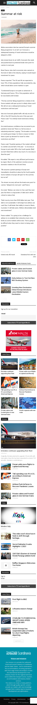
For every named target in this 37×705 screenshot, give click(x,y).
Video (3, 523)
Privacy (13, 699)
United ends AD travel (8, 255)
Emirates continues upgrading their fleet (16, 451)
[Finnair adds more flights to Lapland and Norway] (27, 364)
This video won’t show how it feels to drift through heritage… (23, 536)
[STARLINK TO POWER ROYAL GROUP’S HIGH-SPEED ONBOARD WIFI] (6, 620)
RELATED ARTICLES (8, 263)
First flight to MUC (19, 599)
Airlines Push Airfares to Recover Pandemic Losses (27, 392)
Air (2, 283)
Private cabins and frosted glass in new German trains (7, 412)
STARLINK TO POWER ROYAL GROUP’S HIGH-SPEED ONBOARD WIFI (24, 620)
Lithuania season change (22, 609)
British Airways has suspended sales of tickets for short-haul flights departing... (23, 632)
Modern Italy (6, 526)
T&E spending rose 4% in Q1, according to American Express (9, 392)
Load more (18, 641)
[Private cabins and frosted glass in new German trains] (6, 271)
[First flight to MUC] (6, 601)
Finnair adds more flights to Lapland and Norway (23, 465)
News (7, 7)
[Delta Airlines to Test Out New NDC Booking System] (6, 280)
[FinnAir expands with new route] (27, 403)
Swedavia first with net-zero (28, 256)
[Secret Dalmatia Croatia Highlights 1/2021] (6, 546)
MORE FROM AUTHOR (24, 263)
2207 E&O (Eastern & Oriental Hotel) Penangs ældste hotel (24, 555)
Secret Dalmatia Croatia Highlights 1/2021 (22, 545)
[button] (34, 2)
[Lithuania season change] (6, 611)
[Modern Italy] (18, 515)
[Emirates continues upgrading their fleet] (9, 364)
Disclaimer (7, 699)
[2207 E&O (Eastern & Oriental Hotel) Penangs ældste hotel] (6, 556)
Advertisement (21, 699)
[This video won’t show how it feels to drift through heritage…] (6, 536)
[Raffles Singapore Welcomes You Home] (6, 565)
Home (2, 7)
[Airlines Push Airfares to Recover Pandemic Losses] (27, 382)
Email (3, 314)
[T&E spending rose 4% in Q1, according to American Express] (9, 382)
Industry (4, 387)
